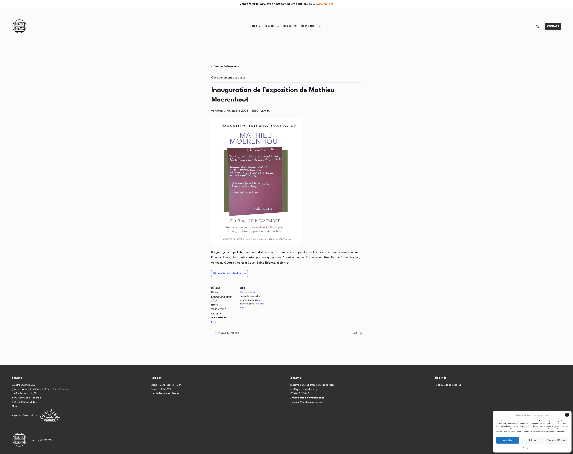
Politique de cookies (531, 448)
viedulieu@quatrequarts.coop (306, 402)
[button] (567, 414)
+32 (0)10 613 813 (299, 393)
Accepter (507, 440)
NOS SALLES (290, 26)
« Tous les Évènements (225, 66)
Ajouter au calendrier (230, 273)
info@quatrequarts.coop (303, 389)
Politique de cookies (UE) (448, 385)
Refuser (532, 440)
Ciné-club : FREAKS (228, 333)
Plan (14, 406)
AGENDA (256, 26)
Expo (213, 322)
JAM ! (355, 333)
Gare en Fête (324, 4)
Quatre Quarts (247, 292)
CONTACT (553, 26)
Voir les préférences (556, 440)
